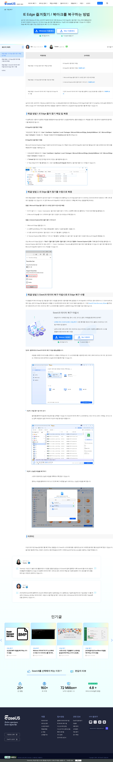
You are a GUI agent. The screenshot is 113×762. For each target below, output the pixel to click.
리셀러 (75, 723)
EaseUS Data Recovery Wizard (98, 303)
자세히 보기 (81, 68)
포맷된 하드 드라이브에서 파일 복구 (65, 322)
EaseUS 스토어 (11, 739)
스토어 (88, 3)
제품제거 (40, 757)
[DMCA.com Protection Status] (14, 757)
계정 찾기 (75, 732)
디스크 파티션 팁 (62, 726)
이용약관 (35, 757)
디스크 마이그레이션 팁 (63, 729)
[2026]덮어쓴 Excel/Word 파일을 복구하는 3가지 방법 (95, 652)
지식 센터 (60, 734)
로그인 (100, 3)
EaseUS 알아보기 (77, 720)
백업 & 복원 (53, 3)
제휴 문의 (75, 726)
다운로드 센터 (11, 734)
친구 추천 (75, 734)
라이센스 (30, 757)
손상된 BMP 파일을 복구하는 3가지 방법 (17, 652)
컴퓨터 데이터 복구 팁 (63, 720)
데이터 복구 (32, 3)
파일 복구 (9, 9)
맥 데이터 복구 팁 (62, 723)
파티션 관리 (42, 3)
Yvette (56, 46)
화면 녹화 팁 (60, 732)
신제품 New (44, 734)
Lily (32, 46)
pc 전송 (43, 732)
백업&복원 (44, 729)
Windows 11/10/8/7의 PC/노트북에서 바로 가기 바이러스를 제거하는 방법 (43, 652)
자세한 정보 (70, 760)
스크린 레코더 (45, 726)
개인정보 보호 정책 (21, 757)
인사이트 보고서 (61, 737)
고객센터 (75, 729)
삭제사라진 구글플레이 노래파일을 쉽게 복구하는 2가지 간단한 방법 (69, 652)
